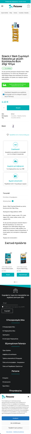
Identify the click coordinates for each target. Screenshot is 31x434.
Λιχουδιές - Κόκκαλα (23, 13)
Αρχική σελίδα (4, 13)
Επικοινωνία (6, 382)
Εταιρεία (5, 378)
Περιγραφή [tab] (6, 193)
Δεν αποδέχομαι (15, 423)
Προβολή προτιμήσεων (16, 428)
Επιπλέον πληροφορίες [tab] (10, 197)
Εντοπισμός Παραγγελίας (10, 339)
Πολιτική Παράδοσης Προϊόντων (13, 366)
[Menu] (3, 6)
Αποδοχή (15, 418)
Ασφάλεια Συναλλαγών (18, 432)
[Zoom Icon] (27, 20)
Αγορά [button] (8, 274)
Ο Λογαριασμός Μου (9, 327)
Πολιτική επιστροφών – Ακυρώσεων (14, 362)
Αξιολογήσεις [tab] (8, 201)
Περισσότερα (23, 274)
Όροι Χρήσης (9, 432)
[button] (28, 397)
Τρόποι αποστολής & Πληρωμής (12, 358)
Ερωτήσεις (6, 386)
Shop (11, 13)
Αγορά (18, 108)
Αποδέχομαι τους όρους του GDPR (14, 307)
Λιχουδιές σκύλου (16, 117)
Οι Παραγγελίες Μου (9, 331)
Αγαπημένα (6, 335)
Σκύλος (15, 13)
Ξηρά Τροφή (5, 266)
